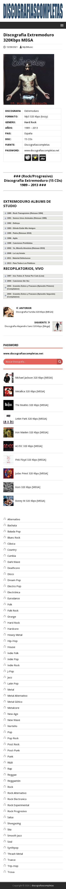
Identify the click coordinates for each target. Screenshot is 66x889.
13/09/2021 (12, 46)
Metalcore (13, 707)
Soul (9, 841)
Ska (9, 829)
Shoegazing (14, 823)
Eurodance (13, 598)
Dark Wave (13, 562)
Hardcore (13, 628)
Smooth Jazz (14, 835)
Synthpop (12, 847)
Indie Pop (13, 659)
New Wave (13, 720)
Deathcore (13, 568)
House (11, 647)
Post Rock (13, 744)
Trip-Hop (12, 866)
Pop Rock (12, 738)
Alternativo (13, 519)
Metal (10, 689)
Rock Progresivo (17, 811)
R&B (10, 762)
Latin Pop (12, 683)
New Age (12, 714)
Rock (10, 786)
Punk (10, 756)
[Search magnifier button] (60, 362)
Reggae (12, 774)
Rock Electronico (17, 799)
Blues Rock (13, 537)
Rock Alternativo (16, 793)
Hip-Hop (12, 641)
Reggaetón (13, 780)
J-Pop (10, 671)
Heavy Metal (14, 634)
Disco (10, 574)
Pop (9, 732)
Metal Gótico (14, 701)
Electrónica (13, 592)
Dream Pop (14, 580)
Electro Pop (14, 586)
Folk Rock (12, 610)
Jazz (9, 677)
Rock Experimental (18, 805)
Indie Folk (12, 653)
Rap (9, 768)
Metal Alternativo (17, 695)
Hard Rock (30, 122)
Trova (10, 872)
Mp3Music (28, 46)
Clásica (11, 543)
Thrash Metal (15, 853)
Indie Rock (13, 665)
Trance (11, 859)
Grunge (11, 616)
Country (12, 549)
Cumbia (11, 555)
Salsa (10, 817)
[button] (61, 25)
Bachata (12, 525)
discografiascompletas (43, 885)
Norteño (12, 726)
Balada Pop (14, 531)
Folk (9, 604)
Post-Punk (13, 750)
